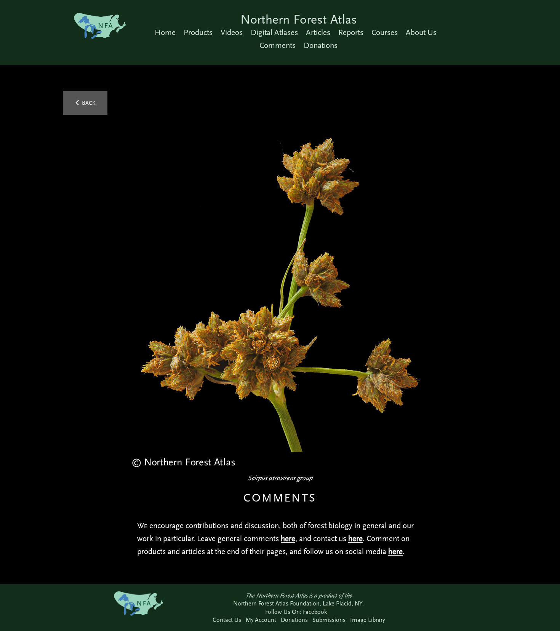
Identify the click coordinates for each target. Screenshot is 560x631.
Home (165, 32)
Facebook (315, 611)
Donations (321, 45)
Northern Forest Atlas (298, 19)
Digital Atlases (274, 32)
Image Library (367, 619)
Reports (350, 32)
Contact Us (227, 619)
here (288, 538)
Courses (384, 32)
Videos (232, 32)
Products (198, 32)
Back (88, 102)
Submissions (329, 619)
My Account (261, 619)
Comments (277, 45)
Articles (318, 32)
